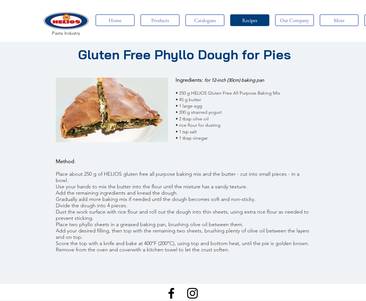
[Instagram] (192, 293)
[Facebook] (171, 293)
